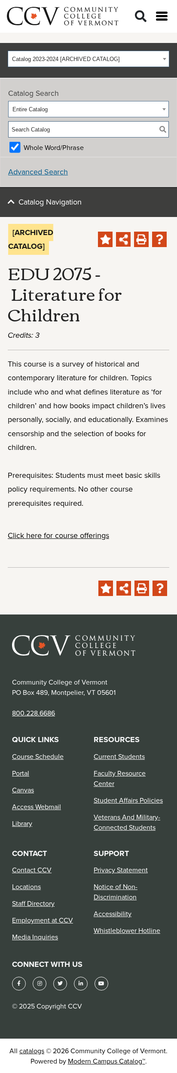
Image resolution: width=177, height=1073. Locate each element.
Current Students (119, 756)
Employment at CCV (42, 920)
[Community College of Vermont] (63, 14)
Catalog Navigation (50, 201)
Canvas (23, 790)
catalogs (31, 1050)
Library (22, 823)
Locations (26, 886)
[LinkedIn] (81, 983)
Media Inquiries (35, 937)
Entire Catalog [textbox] (30, 109)
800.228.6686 (33, 713)
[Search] (140, 16)
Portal (20, 773)
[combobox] (88, 59)
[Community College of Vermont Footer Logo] (74, 645)
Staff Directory (33, 903)
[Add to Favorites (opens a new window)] (105, 239)
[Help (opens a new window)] (159, 239)
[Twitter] (60, 983)
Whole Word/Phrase (54, 147)
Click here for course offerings (58, 535)
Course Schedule (38, 756)
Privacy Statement (121, 869)
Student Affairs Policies (128, 800)
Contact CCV (32, 869)
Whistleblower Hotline (127, 930)
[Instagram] (39, 983)
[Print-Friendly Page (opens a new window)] (141, 239)
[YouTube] (101, 983)
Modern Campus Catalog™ (106, 1061)
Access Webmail (36, 806)
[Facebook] (19, 983)
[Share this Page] (123, 239)
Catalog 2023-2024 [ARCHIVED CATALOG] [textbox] (66, 59)
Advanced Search (38, 171)
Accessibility (112, 913)
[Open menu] (161, 16)
